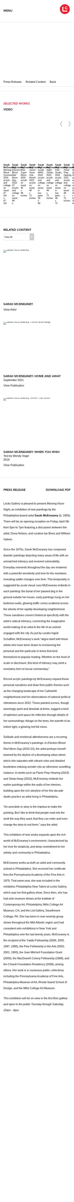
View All (8, 237)
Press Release (12, 81)
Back (53, 81)
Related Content (36, 81)
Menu (7, 10)
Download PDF (58, 489)
